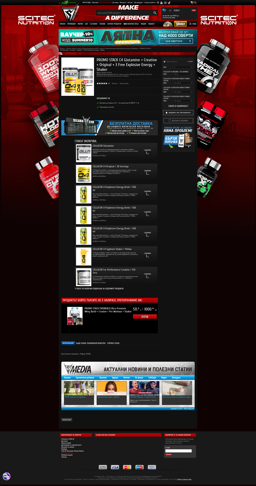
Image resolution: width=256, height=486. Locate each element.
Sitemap (64, 457)
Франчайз (95, 2)
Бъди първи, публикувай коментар (91, 343)
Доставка (115, 2)
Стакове (102, 24)
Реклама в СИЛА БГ (67, 439)
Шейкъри (135, 48)
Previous (57, 319)
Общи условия (66, 443)
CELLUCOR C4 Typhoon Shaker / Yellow (112, 249)
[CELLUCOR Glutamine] (83, 153)
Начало (62, 24)
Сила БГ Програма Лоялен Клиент (72, 451)
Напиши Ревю (124, 83)
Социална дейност (150, 2)
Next (162, 319)
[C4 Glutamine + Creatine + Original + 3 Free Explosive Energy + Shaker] (77, 76)
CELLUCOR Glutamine (103, 145)
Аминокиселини (111, 48)
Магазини (123, 2)
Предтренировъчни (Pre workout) (94, 48)
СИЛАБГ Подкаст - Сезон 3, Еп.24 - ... (144, 397)
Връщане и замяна (67, 447)
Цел (86, 24)
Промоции (71, 24)
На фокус (139, 377)
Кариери (64, 449)
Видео (164, 377)
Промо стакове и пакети (121, 74)
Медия (143, 24)
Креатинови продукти (124, 48)
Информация (68, 343)
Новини (67, 377)
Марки (80, 24)
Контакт (130, 2)
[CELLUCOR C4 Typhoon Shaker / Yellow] (83, 256)
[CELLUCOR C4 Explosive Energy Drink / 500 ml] (83, 194)
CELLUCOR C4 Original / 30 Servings (111, 166)
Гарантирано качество (107, 107)
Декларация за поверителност (71, 445)
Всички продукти (114, 24)
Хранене (103, 377)
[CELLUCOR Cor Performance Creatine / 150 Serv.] (83, 277)
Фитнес (126, 377)
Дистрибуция (138, 2)
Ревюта (115, 83)
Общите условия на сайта (184, 479)
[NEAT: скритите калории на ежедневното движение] (79, 388)
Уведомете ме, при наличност (180, 113)
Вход (194, 24)
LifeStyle (152, 377)
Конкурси (176, 377)
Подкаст (151, 24)
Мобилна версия (67, 455)
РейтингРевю (113, 343)
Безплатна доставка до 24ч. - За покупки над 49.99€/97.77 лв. (119, 103)
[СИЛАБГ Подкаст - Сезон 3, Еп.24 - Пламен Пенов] (144, 388)
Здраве (115, 377)
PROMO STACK (107, 72)
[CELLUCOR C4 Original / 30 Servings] (83, 174)
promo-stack (67, 420)
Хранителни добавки (85, 377)
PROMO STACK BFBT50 (96, 308)
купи (193, 10)
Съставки (93, 24)
